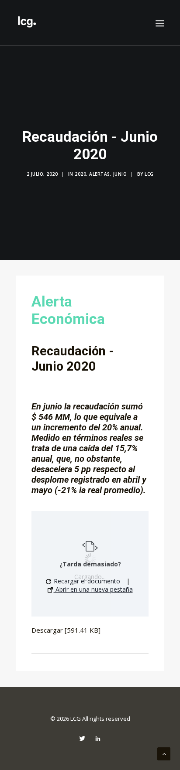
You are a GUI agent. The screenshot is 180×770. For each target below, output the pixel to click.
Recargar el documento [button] (86, 581)
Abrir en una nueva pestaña (93, 589)
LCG (149, 174)
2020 (80, 174)
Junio (120, 174)
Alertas (99, 174)
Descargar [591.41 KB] (65, 630)
